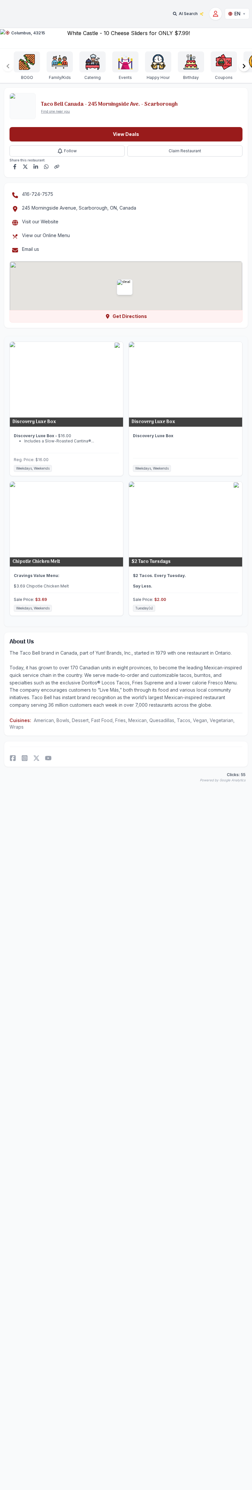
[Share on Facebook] (15, 166)
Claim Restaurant (185, 150)
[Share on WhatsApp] (46, 166)
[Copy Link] (57, 166)
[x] (36, 758)
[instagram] (24, 758)
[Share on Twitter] (25, 166)
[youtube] (48, 758)
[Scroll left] (8, 66)
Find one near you (55, 111)
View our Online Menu (46, 235)
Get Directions (130, 316)
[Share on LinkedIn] (36, 166)
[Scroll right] (244, 66)
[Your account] (215, 13)
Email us (30, 249)
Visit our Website (40, 221)
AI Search (188, 13)
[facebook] (13, 758)
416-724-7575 (37, 194)
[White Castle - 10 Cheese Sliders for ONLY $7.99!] (126, 38)
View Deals (126, 134)
